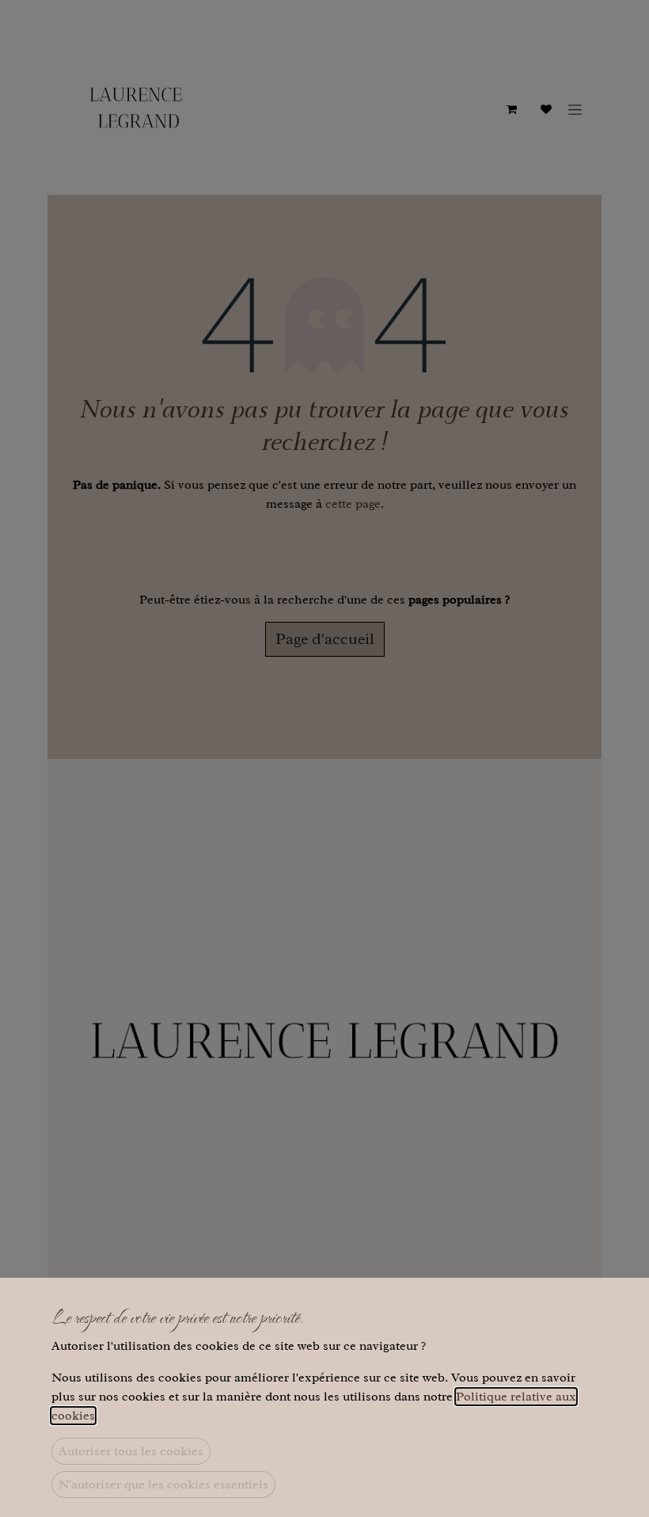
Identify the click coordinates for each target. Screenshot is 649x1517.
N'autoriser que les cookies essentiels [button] (163, 1484)
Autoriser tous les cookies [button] (131, 1451)
